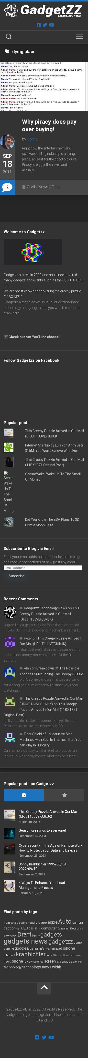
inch (36, 948)
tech (79, 961)
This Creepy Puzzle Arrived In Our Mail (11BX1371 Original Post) (40, 709)
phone (17, 961)
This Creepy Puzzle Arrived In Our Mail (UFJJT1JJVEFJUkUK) (49, 613)
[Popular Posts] (64, 795)
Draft (24, 934)
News (43, 187)
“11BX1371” (13, 297)
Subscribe (16, 576)
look (49, 955)
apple (52, 922)
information (47, 948)
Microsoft (59, 955)
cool (13, 935)
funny (36, 935)
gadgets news (26, 941)
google (20, 948)
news (7, 961)
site (58, 961)
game (78, 942)
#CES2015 (10, 922)
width (56, 967)
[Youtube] (51, 25)
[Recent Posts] (24, 795)
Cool (31, 187)
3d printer (23, 922)
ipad (58, 948)
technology (13, 967)
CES (24, 928)
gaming (9, 948)
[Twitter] (45, 25)
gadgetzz (60, 941)
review (28, 961)
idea (30, 948)
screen (50, 961)
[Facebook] (38, 25)
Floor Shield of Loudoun (42, 734)
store (74, 961)
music (70, 955)
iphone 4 (9, 955)
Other (56, 187)
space (66, 961)
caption (10, 928)
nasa (78, 955)
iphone (69, 948)
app (44, 922)
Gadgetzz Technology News (45, 608)
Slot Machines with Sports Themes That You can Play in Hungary (50, 739)
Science (38, 961)
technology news (36, 967)
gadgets (51, 934)
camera (77, 922)
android (34, 922)
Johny (32, 139)
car (18, 928)
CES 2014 (34, 928)
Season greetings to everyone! (42, 830)
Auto (65, 921)
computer (49, 928)
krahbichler (31, 954)
